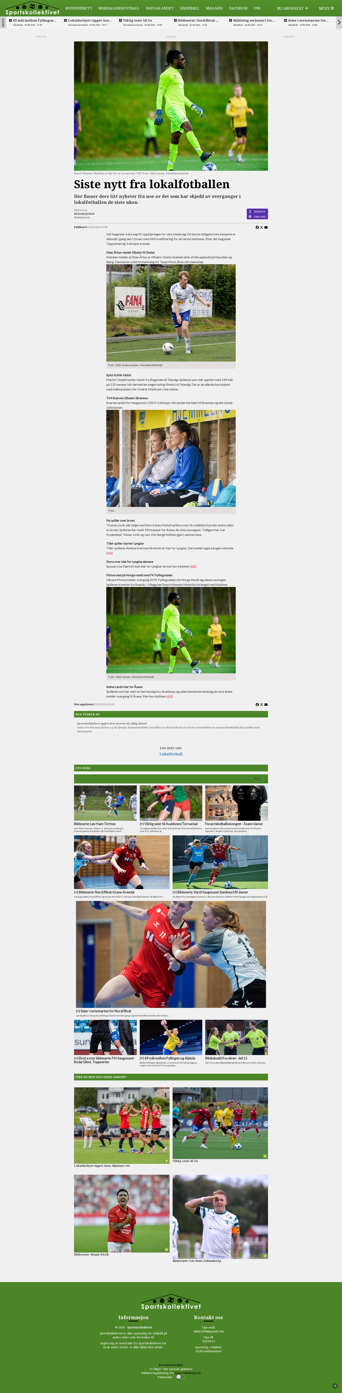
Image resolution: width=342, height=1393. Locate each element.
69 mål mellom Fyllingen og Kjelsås (33, 20)
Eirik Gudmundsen (208, 1351)
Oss (257, 8)
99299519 (259, 211)
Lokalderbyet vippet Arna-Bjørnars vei (90, 20)
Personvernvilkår (171, 1365)
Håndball (190, 8)
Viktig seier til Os (137, 20)
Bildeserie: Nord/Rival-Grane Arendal (197, 20)
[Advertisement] (41, 97)
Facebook (238, 8)
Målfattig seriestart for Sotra (252, 20)
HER (109, 553)
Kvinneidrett (79, 8)
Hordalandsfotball (119, 8)
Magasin (214, 8)
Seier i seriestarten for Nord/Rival (307, 20)
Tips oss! (260, 216)
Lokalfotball (171, 754)
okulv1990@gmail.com (208, 1331)
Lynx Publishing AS (188, 1373)
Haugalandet (160, 8)
